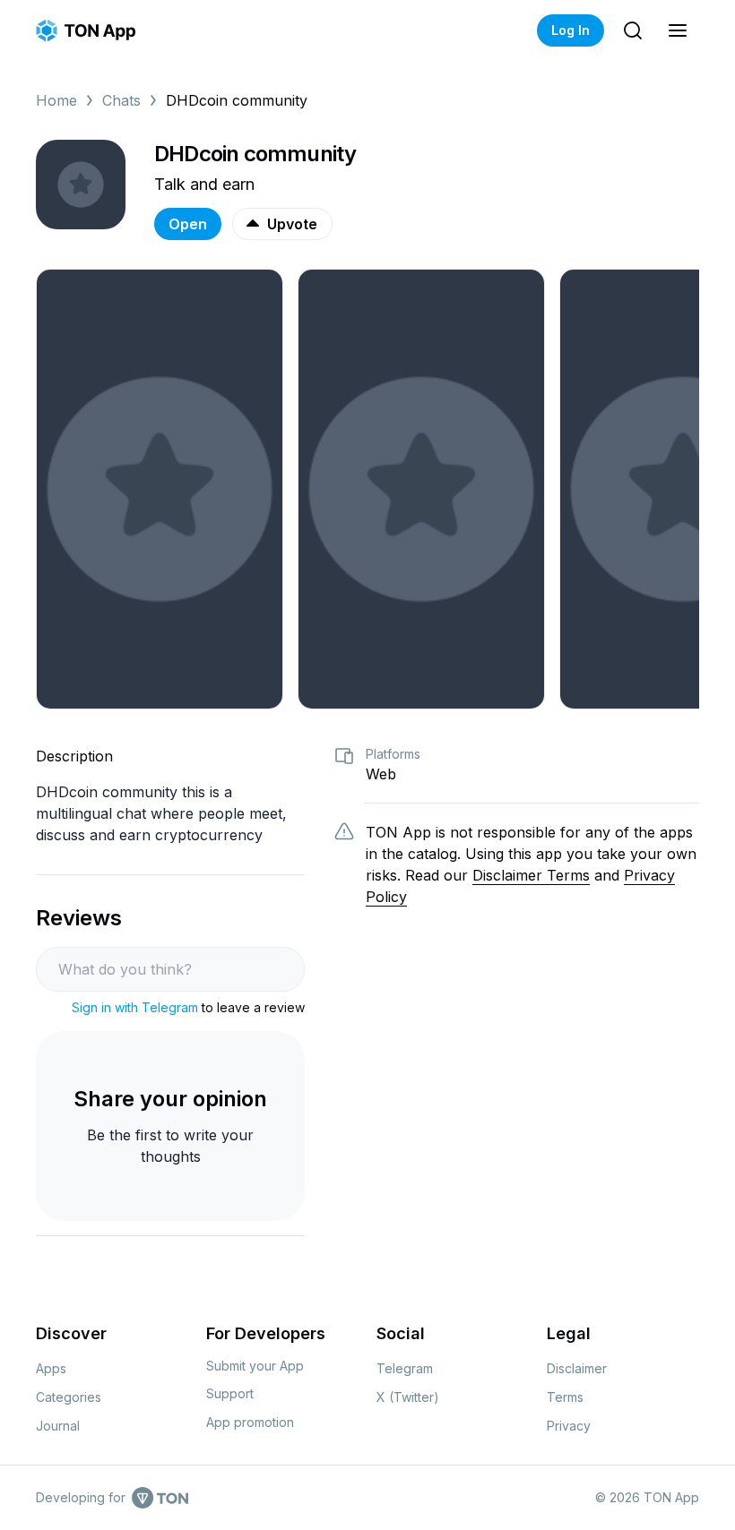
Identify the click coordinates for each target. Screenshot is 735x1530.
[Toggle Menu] (677, 30)
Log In (570, 30)
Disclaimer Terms (531, 875)
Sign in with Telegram (135, 1007)
